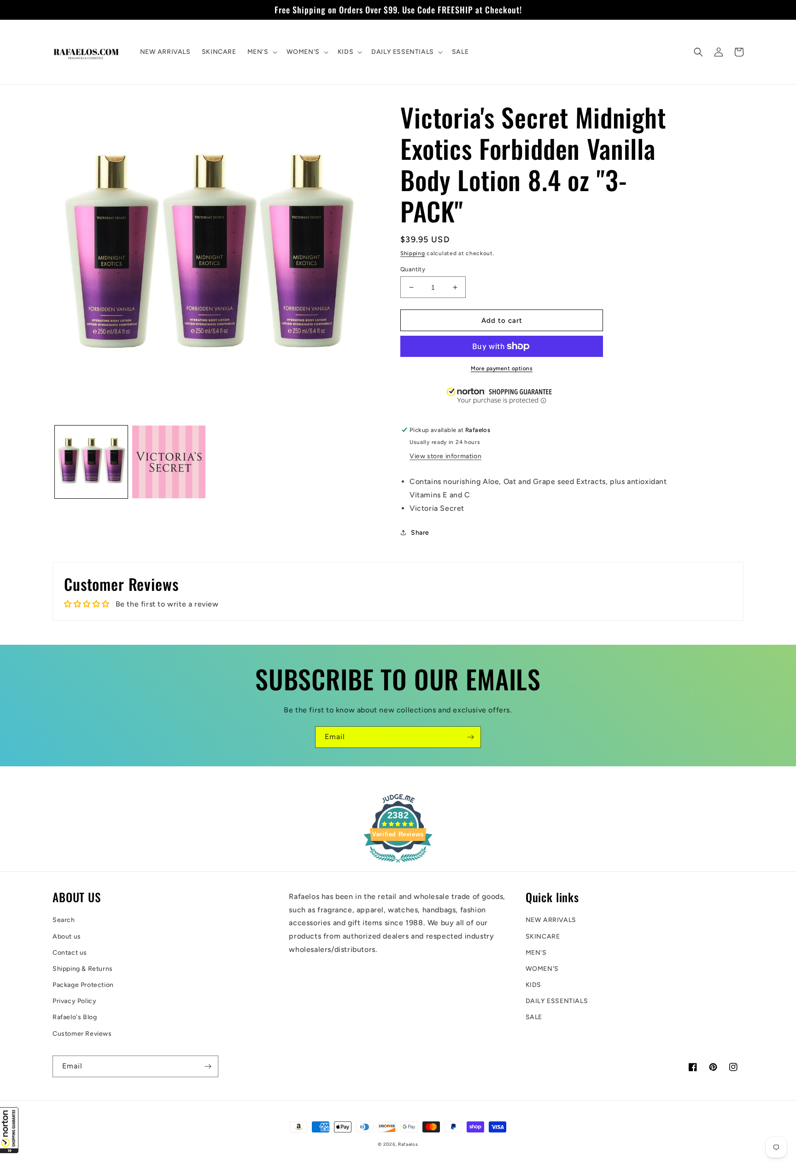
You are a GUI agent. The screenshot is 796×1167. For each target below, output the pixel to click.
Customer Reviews (82, 1034)
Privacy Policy (74, 1001)
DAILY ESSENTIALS (557, 1001)
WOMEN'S (542, 969)
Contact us (70, 953)
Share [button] (420, 533)
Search (64, 920)
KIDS (533, 985)
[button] (9, 1130)
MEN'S (536, 953)
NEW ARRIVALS (551, 920)
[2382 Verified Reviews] (398, 864)
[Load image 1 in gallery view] (91, 462)
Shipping (412, 253)
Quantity (412, 269)
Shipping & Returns (83, 969)
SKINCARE (543, 936)
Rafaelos (408, 1144)
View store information (445, 456)
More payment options (502, 368)
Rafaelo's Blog (75, 1017)
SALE (534, 1017)
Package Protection (83, 985)
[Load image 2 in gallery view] (168, 462)
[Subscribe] (470, 737)
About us (67, 936)
